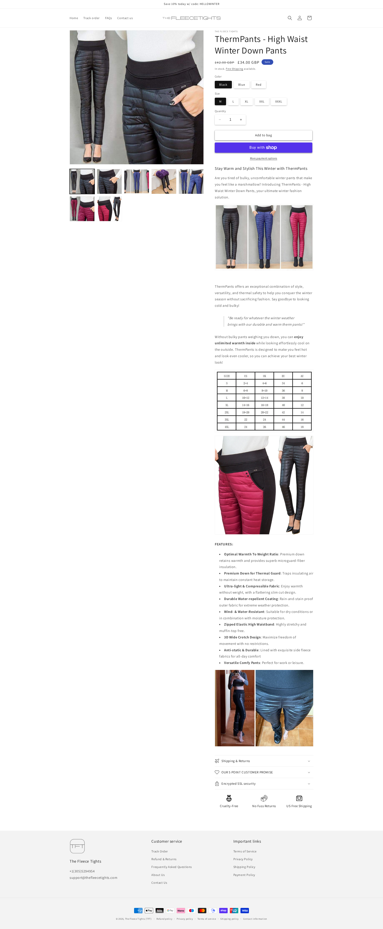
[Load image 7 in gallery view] (109, 208)
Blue (241, 85)
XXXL (278, 101)
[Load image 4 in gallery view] (163, 181)
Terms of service (206, 918)
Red (259, 85)
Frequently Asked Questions (171, 867)
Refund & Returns (164, 859)
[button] (290, 18)
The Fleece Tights (135, 918)
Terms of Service (245, 851)
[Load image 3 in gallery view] (136, 181)
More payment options (263, 158)
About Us (158, 875)
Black (223, 85)
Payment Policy (244, 875)
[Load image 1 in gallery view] (82, 181)
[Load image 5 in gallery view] (191, 181)
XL (246, 101)
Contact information (255, 918)
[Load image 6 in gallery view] (82, 208)
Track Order (159, 851)
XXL (262, 101)
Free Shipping (234, 68)
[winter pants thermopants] (264, 746)
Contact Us (159, 883)
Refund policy (164, 918)
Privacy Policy (243, 859)
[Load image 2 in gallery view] (109, 181)
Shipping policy (229, 918)
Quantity (220, 111)
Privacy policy (185, 918)
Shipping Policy (244, 867)
